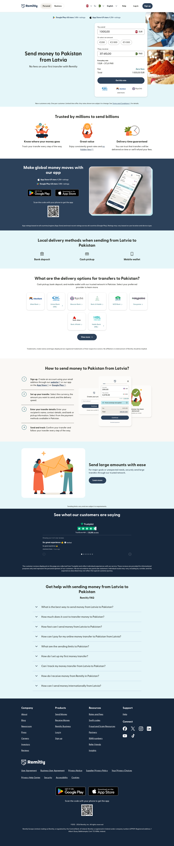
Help (124, 6)
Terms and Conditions (122, 103)
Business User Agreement (52, 771)
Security (48, 778)
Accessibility (62, 778)
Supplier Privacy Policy (97, 771)
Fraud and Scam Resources (102, 726)
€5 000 (126, 42)
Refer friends (95, 745)
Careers (25, 739)
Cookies (75, 778)
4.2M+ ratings (106, 18)
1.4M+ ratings (71, 18)
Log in (135, 6)
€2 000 (113, 42)
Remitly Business (63, 726)
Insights (92, 751)
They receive (102, 49)
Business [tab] (58, 6)
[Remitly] (29, 6)
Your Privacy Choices (122, 771)
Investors (25, 745)
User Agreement (29, 771)
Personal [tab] (46, 6)
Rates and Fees (96, 714)
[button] (89, 6)
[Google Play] (39, 192)
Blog (23, 720)
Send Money (61, 714)
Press (23, 732)
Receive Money (62, 720)
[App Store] (67, 192)
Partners (93, 732)
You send (101, 27)
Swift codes (94, 720)
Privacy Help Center (30, 778)
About (24, 714)
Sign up (147, 6)
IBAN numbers (96, 739)
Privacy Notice (75, 771)
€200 (102, 42)
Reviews (25, 751)
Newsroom (26, 726)
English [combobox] (110, 6)
